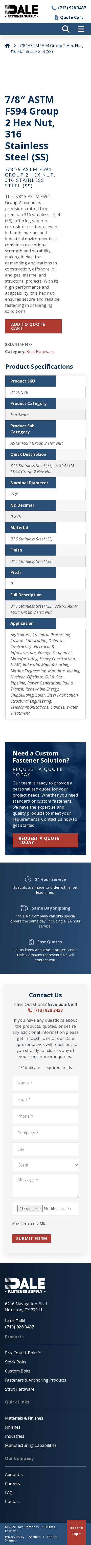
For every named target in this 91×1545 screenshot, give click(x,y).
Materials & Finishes (24, 1418)
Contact (12, 1501)
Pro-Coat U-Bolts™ (23, 1353)
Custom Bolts (18, 1371)
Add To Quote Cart (28, 326)
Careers (12, 1483)
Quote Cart (71, 17)
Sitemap (35, 1537)
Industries (14, 1436)
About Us (14, 1474)
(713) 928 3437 (72, 8)
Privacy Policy (14, 1537)
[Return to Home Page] (21, 11)
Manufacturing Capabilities (31, 1445)
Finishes (12, 1427)
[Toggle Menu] (81, 29)
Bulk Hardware (40, 351)
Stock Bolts (15, 1362)
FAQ (9, 1492)
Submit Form (31, 1238)
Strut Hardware (19, 1389)
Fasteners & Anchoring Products (35, 1380)
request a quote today (39, 840)
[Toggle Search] (66, 29)
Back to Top (76, 1531)
